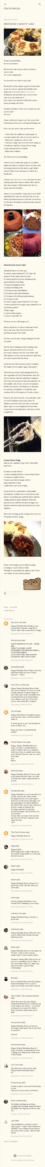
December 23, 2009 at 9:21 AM (21, 704)
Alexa (13, 947)
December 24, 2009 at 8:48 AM (22, 1038)
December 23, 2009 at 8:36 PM (22, 940)
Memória (15, 771)
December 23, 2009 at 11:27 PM (22, 971)
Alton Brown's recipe (18, 179)
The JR (14, 711)
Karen (13, 866)
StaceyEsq (15, 667)
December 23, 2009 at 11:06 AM (22, 784)
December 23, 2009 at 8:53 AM (22, 660)
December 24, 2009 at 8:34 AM (22, 1016)
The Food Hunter (18, 832)
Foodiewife (15, 791)
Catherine (15, 929)
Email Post (13, 607)
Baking (11, 610)
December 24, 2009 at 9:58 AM (22, 1058)
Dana (13, 898)
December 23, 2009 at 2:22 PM (22, 873)
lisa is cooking (16, 1101)
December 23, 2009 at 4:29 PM (22, 907)
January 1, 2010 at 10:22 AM (20, 1114)
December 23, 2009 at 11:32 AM (22, 859)
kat (12, 978)
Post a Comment (11, 1141)
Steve (13, 880)
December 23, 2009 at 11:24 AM (22, 839)
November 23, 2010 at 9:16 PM (21, 1136)
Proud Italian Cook (19, 742)
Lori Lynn (15, 1065)
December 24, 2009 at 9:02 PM (22, 1076)
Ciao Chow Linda (18, 685)
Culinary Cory (16, 913)
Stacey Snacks (12, 8)
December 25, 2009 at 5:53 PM (21, 1094)
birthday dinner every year (24, 92)
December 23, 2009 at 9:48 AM (22, 735)
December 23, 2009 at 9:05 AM (22, 678)
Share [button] (6, 607)
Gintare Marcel (29, 1160)
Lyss (13, 1121)
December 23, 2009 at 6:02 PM (22, 922)
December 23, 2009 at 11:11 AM (21, 825)
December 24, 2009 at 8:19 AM (21, 989)
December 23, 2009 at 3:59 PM (21, 891)
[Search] (39, 3)
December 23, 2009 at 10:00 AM (22, 764)
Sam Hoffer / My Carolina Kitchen (25, 996)
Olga (13, 846)
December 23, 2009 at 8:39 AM (22, 634)
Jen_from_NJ (16, 622)
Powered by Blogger (24, 1156)
